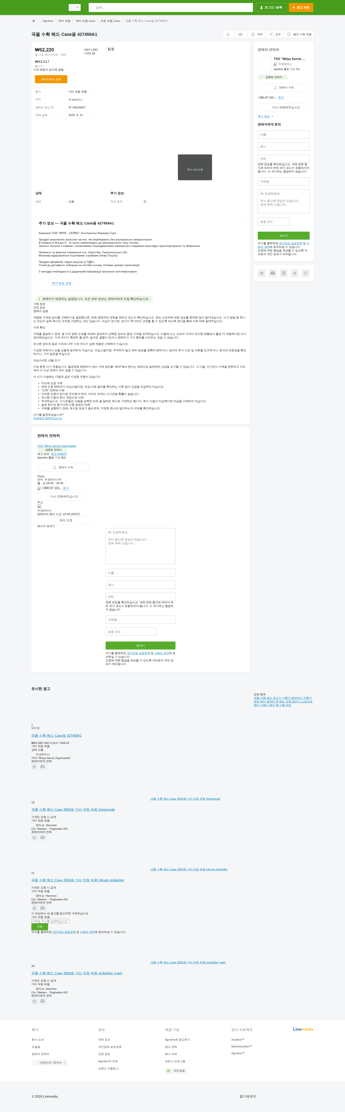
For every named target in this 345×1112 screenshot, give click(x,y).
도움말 (36, 1046)
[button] (228, 34)
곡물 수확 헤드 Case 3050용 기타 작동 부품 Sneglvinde (73, 810)
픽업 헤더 (260, 701)
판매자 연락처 (40, 1054)
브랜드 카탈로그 (108, 1068)
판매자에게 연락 (51, 79)
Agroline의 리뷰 (108, 1061)
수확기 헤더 (268, 705)
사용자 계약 (161, 653)
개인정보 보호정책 (138, 653)
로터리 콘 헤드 (276, 701)
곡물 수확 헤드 (263, 698)
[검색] (92, 7)
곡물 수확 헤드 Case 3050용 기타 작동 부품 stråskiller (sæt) (76, 973)
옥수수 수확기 (282, 698)
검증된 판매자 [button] (53, 449)
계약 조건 (104, 1039)
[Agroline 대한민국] (48, 7)
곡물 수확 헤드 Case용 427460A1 (56, 736)
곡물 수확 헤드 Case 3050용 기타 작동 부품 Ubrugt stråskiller (77, 880)
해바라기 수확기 (301, 698)
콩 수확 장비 (283, 705)
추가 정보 (264, 116)
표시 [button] (66, 488)
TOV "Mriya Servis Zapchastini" (57, 445)
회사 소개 (38, 1039)
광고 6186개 (58, 453)
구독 (40, 926)
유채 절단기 (293, 701)
